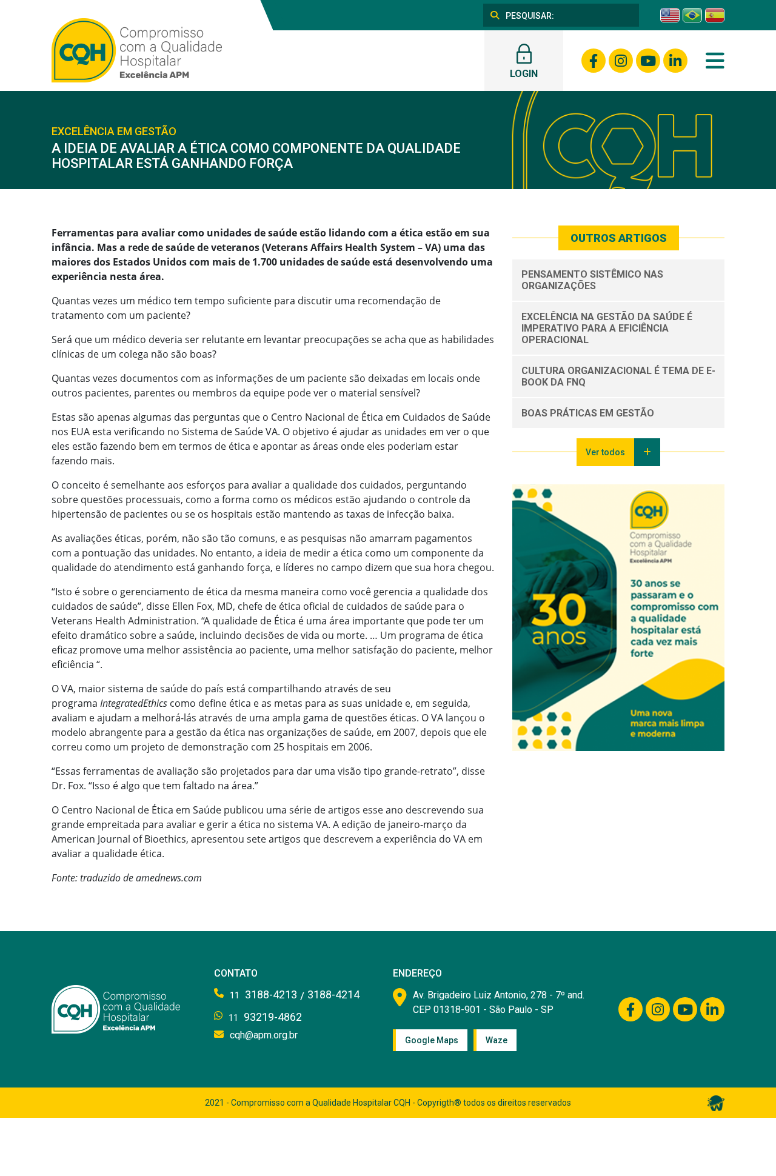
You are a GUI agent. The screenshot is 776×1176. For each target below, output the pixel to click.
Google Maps (431, 1040)
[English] (670, 15)
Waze (496, 1040)
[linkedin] (675, 60)
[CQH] (137, 49)
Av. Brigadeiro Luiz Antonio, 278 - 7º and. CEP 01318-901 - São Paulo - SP (498, 1002)
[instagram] (621, 60)
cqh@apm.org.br (264, 1035)
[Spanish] (714, 15)
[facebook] (593, 60)
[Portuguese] (692, 15)
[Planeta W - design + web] (715, 1102)
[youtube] (648, 60)
